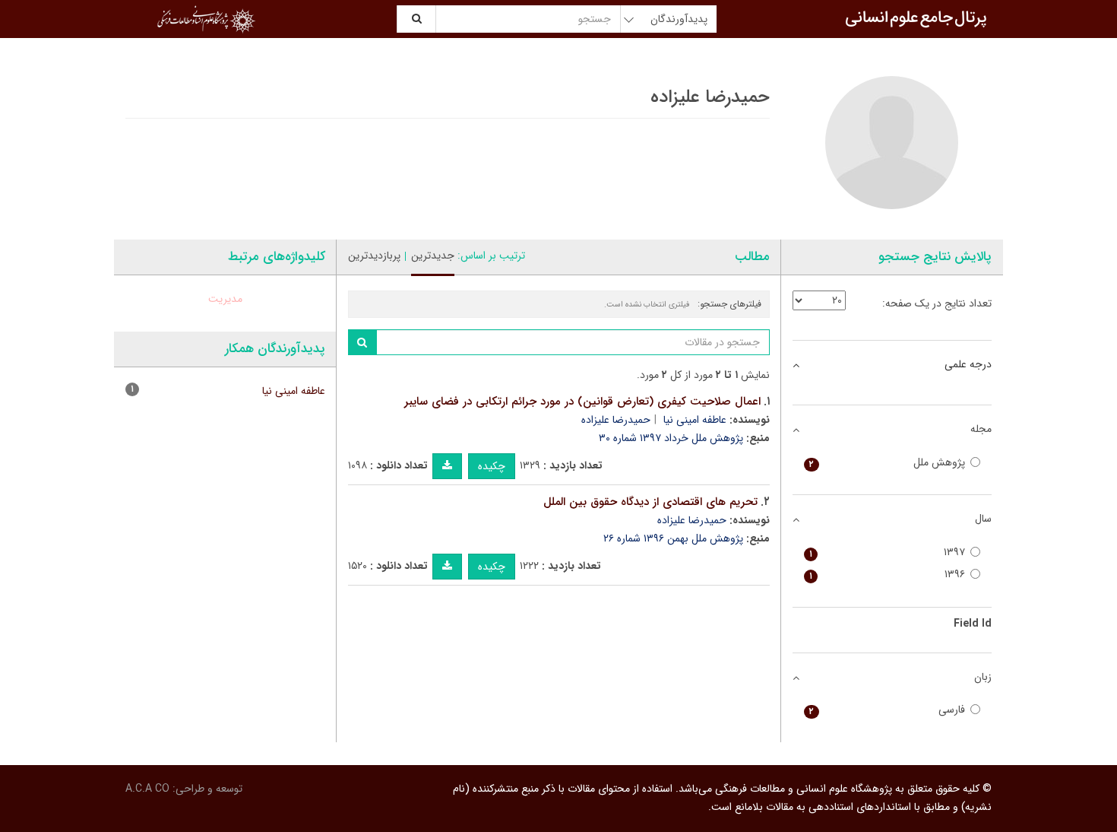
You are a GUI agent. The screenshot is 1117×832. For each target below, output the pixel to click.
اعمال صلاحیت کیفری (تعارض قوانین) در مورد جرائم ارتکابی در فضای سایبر (582, 401)
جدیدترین (432, 255)
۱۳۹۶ (887, 574)
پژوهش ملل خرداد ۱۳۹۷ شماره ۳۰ (671, 438)
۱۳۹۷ (887, 552)
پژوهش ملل (887, 463)
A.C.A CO (147, 788)
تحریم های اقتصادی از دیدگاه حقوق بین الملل (650, 502)
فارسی (887, 710)
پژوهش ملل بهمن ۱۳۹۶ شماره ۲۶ (673, 538)
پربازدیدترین (374, 255)
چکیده (491, 466)
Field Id (973, 623)
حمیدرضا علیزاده (615, 419)
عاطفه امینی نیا (694, 419)
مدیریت (225, 299)
